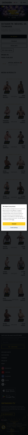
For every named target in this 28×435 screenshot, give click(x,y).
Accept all (14, 223)
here (13, 219)
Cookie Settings (14, 227)
